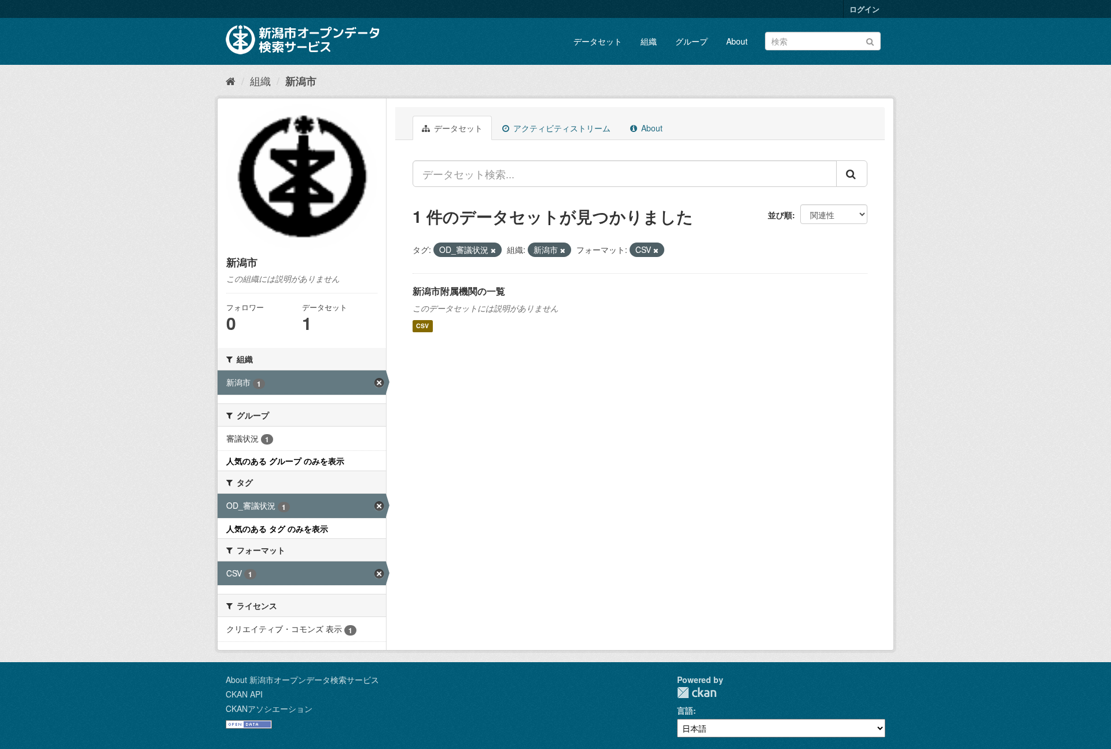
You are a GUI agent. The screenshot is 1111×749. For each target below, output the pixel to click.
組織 (649, 41)
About (737, 41)
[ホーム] (231, 80)
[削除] (493, 250)
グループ (691, 41)
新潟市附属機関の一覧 (459, 291)
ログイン (864, 8)
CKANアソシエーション (269, 708)
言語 (685, 710)
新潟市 (301, 81)
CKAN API (244, 694)
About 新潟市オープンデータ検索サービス (302, 679)
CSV (422, 326)
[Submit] (870, 40)
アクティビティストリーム (560, 128)
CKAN (696, 692)
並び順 (780, 215)
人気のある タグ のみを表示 (277, 528)
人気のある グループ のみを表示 (285, 461)
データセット (597, 41)
